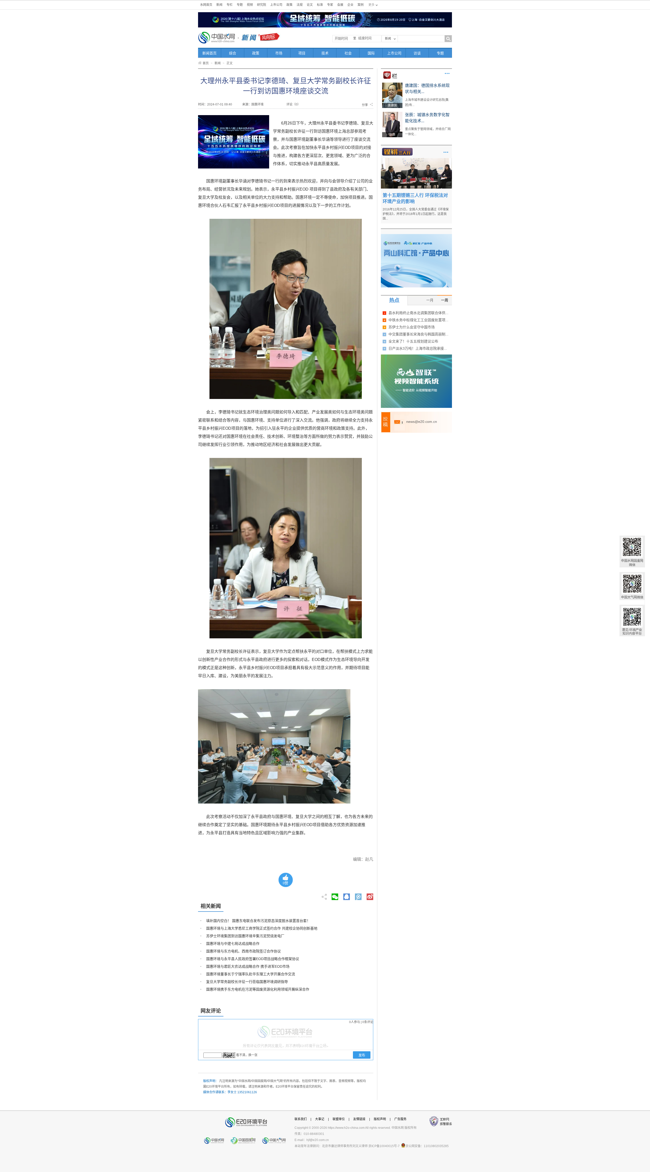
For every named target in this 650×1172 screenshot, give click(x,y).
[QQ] (346, 895)
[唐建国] (392, 84)
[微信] (335, 895)
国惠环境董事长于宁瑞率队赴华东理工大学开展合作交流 (250, 974)
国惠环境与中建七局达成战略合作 (232, 944)
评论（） (293, 104)
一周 (444, 300)
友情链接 (359, 1119)
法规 (300, 5)
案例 (361, 5)
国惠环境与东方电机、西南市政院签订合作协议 (243, 951)
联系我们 (301, 1119)
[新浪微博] (370, 895)
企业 (350, 5)
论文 (310, 5)
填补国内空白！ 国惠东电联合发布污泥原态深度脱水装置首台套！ (258, 921)
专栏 (229, 5)
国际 (371, 53)
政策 (289, 5)
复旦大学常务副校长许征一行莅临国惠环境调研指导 (247, 982)
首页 (206, 63)
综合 (232, 53)
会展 (340, 5)
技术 (325, 53)
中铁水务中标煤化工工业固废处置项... (418, 320)
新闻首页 (209, 53)
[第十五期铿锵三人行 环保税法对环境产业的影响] (416, 160)
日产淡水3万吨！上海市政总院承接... (417, 348)
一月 (429, 300)
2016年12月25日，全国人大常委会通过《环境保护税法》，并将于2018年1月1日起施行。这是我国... (416, 214)
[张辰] (392, 113)
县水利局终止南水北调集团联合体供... (418, 313)
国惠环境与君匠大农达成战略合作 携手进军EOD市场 (247, 966)
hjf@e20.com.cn (317, 1140)
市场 (278, 53)
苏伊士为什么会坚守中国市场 (411, 327)
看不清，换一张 (246, 1055)
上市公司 (276, 5)
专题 (240, 5)
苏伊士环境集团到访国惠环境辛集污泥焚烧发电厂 (245, 936)
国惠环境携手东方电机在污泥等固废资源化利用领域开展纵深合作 (257, 989)
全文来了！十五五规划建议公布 (413, 341)
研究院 (261, 5)
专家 (330, 5)
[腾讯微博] (358, 895)
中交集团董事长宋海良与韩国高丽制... (418, 334)
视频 (250, 5)
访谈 (417, 53)
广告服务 (400, 1119)
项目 (301, 53)
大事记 (319, 1119)
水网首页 (206, 5)
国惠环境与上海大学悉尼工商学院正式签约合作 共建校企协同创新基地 (261, 928)
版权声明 (380, 1119)
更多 (447, 73)
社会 (348, 53)
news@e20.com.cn (421, 422)
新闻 (219, 5)
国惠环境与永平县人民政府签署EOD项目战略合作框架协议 (252, 959)
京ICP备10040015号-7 (384, 1146)
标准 (320, 5)
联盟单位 (339, 1119)
